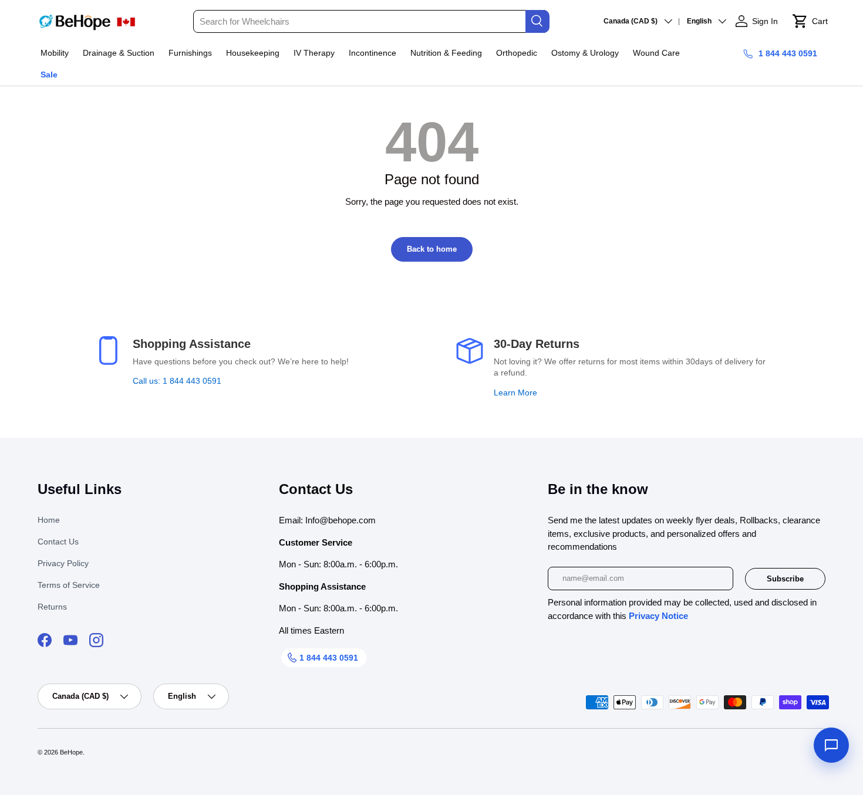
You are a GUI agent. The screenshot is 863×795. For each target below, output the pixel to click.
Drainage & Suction (118, 52)
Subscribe (785, 578)
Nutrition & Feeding (446, 52)
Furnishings (190, 52)
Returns (52, 606)
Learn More (515, 392)
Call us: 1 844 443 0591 (177, 380)
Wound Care (656, 52)
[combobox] (370, 21)
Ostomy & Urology (585, 52)
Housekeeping (252, 52)
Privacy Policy (63, 563)
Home (49, 520)
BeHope (71, 752)
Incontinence (372, 52)
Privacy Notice (658, 616)
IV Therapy (314, 52)
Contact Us (58, 541)
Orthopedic (516, 52)
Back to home (432, 249)
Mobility (55, 52)
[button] (809, 21)
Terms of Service (69, 585)
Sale (49, 74)
